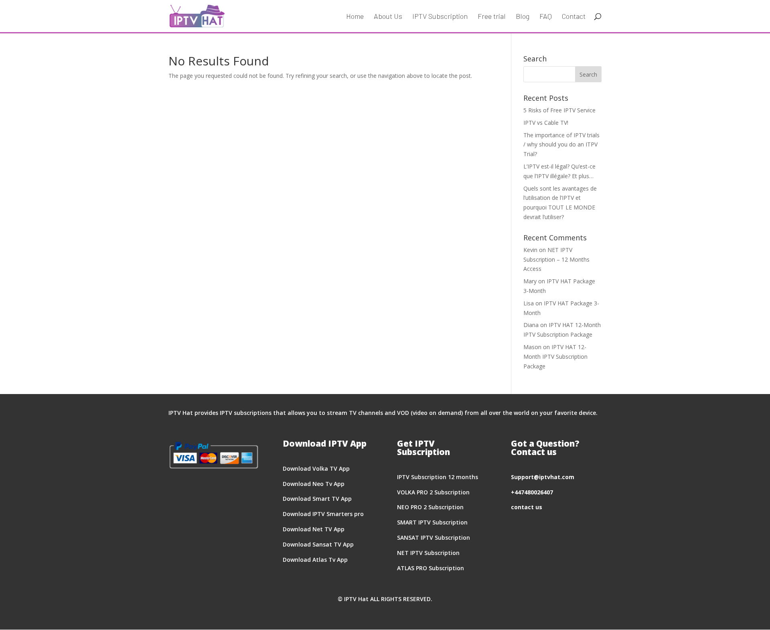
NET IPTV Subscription (428, 553)
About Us (388, 16)
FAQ (545, 16)
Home (355, 16)
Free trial (492, 16)
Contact (574, 16)
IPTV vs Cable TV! (545, 122)
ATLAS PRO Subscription (430, 568)
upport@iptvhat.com (544, 477)
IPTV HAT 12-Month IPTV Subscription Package (555, 356)
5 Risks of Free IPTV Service (559, 110)
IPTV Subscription (440, 16)
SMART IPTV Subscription (432, 522)
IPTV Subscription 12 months (437, 477)
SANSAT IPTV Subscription (433, 537)
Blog (522, 16)
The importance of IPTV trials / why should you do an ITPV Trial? (561, 144)
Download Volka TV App (316, 468)
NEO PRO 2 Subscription (430, 507)
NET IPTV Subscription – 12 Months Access (556, 259)
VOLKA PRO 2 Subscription (433, 492)
